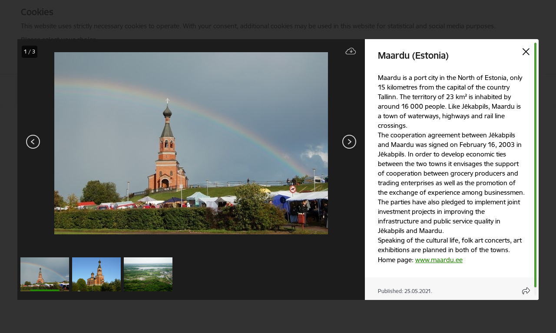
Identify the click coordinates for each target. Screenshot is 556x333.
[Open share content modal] (526, 290)
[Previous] (33, 142)
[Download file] (351, 52)
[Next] (349, 142)
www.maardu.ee (439, 260)
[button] (44, 274)
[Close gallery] (526, 52)
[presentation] (69, 143)
